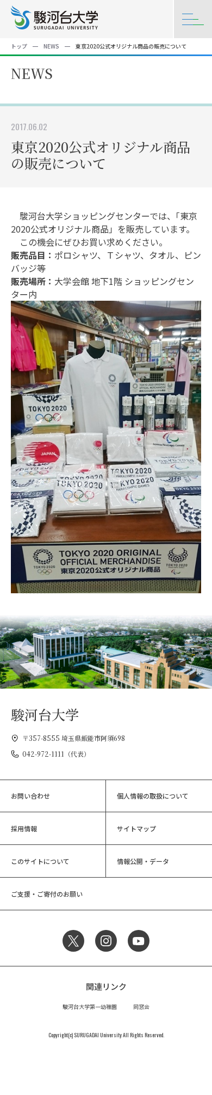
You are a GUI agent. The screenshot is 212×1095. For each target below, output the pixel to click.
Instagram (106, 941)
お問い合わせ (30, 795)
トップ (19, 46)
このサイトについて (40, 861)
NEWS (51, 46)
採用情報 (24, 828)
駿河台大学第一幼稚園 (90, 1006)
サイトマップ (136, 828)
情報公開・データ (143, 861)
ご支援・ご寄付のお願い (47, 893)
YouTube (138, 941)
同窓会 (141, 1006)
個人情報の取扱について (153, 795)
